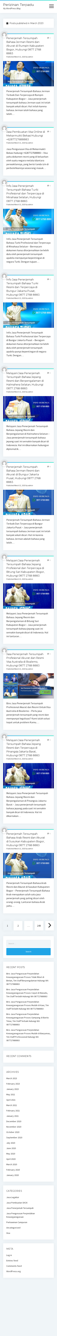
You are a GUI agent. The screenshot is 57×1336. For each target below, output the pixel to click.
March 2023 (11, 1078)
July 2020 (10, 1142)
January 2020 (12, 1175)
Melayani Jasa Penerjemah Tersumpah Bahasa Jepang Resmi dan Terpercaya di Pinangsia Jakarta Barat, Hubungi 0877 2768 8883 (23, 748)
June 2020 (11, 1148)
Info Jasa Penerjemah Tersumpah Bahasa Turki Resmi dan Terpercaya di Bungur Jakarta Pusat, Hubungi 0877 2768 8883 (23, 287)
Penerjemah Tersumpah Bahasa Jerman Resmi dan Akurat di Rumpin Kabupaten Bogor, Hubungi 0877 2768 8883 (25, 46)
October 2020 (12, 1132)
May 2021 (10, 1094)
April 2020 (11, 1159)
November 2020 (13, 1126)
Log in (9, 1255)
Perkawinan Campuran (16, 1222)
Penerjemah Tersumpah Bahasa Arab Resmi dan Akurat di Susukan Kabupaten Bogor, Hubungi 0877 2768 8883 (28, 865)
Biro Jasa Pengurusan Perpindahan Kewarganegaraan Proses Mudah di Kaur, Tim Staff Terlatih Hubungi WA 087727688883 (27, 1005)
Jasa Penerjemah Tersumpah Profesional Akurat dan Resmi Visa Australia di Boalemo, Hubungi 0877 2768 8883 (28, 686)
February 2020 (13, 1169)
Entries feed (12, 1260)
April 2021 (11, 1099)
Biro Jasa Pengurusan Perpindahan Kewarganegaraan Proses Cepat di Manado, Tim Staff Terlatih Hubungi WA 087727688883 (27, 993)
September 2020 (14, 1137)
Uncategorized (13, 1227)
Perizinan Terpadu (18, 5)
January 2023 (12, 1089)
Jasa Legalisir (12, 1197)
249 (39, 925)
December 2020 (13, 1121)
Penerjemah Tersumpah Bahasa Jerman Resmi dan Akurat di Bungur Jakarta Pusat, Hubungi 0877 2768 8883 (23, 474)
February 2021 (13, 1110)
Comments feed (14, 1266)
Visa (8, 1233)
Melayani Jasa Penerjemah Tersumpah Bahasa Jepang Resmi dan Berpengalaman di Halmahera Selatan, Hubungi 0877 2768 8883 (25, 381)
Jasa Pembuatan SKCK (17, 1202)
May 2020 (10, 1153)
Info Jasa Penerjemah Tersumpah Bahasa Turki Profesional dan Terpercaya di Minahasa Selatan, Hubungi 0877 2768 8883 (25, 193)
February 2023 (13, 1083)
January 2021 (12, 1116)
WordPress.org (13, 1271)
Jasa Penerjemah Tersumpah (20, 1208)
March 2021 (11, 1105)
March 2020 (11, 1164)
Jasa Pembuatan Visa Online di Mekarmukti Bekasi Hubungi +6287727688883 (25, 135)
